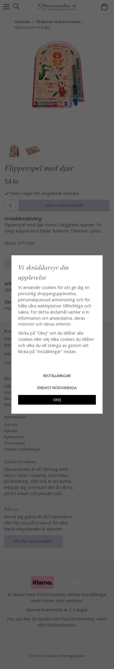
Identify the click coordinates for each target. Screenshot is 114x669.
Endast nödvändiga (57, 387)
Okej (57, 399)
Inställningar (57, 375)
